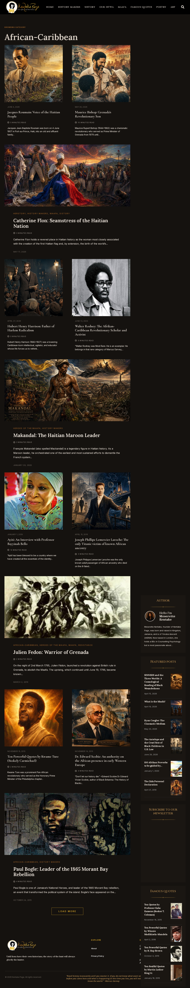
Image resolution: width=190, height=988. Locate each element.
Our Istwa (106, 7)
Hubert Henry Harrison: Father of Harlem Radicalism (30, 328)
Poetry (161, 7)
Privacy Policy (97, 956)
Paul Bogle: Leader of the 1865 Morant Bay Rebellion (60, 872)
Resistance (85, 645)
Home (50, 7)
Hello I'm (167, 616)
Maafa (122, 7)
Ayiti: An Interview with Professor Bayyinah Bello (30, 542)
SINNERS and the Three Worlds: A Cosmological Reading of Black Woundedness (153, 682)
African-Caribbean (25, 645)
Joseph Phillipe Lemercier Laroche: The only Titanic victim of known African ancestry (101, 544)
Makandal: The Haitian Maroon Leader (56, 435)
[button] (182, 7)
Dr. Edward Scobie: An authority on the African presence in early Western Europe (100, 760)
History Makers (69, 7)
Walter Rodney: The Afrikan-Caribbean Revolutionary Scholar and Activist (101, 330)
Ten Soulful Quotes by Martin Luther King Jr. (154, 969)
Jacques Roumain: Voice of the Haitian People (33, 114)
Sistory (90, 7)
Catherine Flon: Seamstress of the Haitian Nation (60, 223)
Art (173, 7)
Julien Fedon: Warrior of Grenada (51, 652)
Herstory (19, 213)
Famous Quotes (141, 7)
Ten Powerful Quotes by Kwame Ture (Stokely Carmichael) (33, 758)
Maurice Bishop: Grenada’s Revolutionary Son (93, 114)
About (94, 948)
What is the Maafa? (154, 701)
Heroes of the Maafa (27, 428)
